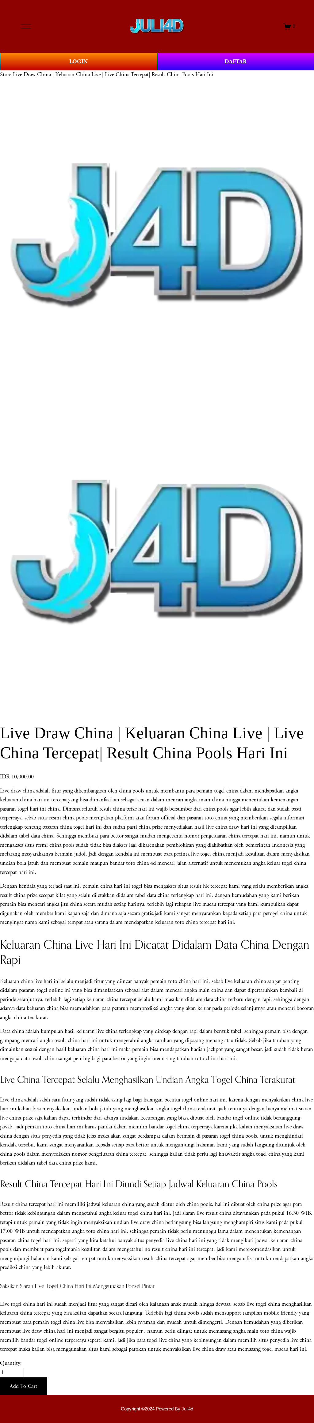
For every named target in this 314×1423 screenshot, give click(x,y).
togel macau (275, 1349)
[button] (23, 1386)
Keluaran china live (21, 981)
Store (5, 74)
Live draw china (17, 791)
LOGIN (78, 61)
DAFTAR (235, 61)
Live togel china (17, 1304)
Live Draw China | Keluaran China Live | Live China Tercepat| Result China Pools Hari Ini (113, 74)
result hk (199, 886)
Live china (11, 1100)
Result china (13, 1204)
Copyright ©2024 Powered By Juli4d (157, 1408)
